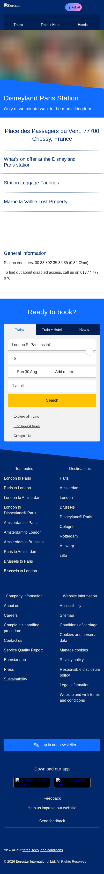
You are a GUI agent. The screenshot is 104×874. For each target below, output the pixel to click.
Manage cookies (74, 650)
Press (24, 669)
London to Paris (17, 478)
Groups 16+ (23, 436)
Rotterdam (69, 536)
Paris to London (17, 488)
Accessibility (70, 606)
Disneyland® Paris (76, 517)
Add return (64, 372)
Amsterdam (69, 488)
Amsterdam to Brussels (24, 542)
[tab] (20, 22)
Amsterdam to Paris (20, 523)
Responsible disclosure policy (80, 672)
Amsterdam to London (23, 532)
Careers (11, 615)
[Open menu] (95, 7)
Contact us (13, 640)
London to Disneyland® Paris (20, 510)
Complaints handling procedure (24, 628)
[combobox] (52, 345)
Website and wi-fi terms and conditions (80, 697)
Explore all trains (26, 416)
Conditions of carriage (78, 625)
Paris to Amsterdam (20, 552)
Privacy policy (72, 660)
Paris (64, 478)
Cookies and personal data (78, 638)
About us (11, 606)
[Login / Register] (87, 7)
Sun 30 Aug (27, 372)
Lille (63, 555)
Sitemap (67, 615)
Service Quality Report (23, 650)
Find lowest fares (27, 426)
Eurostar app (15, 660)
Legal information (74, 685)
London (66, 498)
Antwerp (67, 546)
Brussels (67, 507)
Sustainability (15, 679)
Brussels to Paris (18, 561)
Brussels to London (20, 571)
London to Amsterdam (22, 498)
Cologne (67, 526)
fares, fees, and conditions (42, 850)
